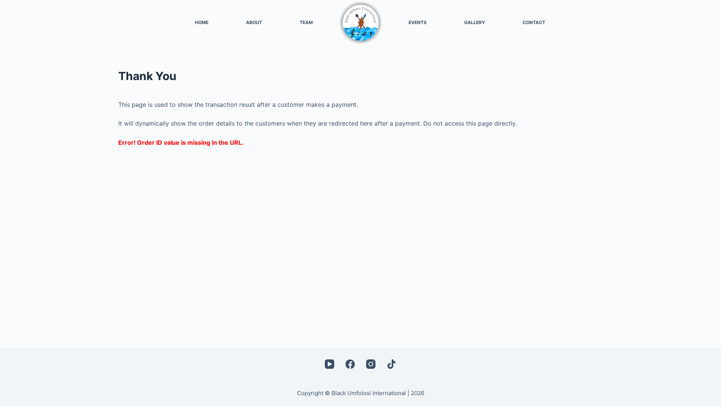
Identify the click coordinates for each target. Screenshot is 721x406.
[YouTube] (329, 364)
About (254, 22)
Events (418, 22)
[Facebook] (350, 364)
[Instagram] (371, 364)
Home (201, 22)
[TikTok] (391, 364)
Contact (534, 22)
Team (306, 22)
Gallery (474, 22)
